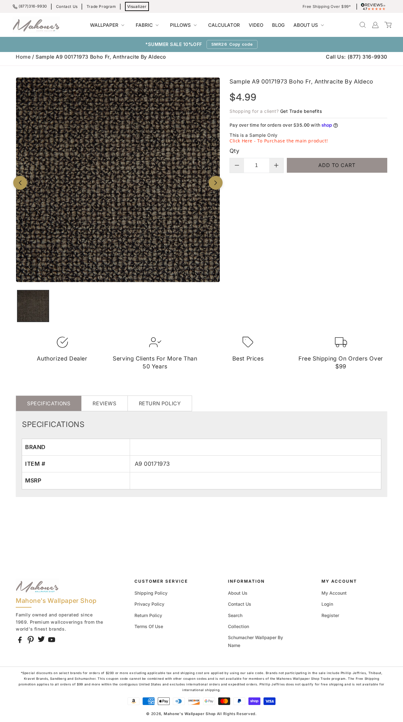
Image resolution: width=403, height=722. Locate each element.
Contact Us (67, 6)
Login (327, 604)
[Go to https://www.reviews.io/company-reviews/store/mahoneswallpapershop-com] (374, 6)
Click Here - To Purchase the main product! (279, 141)
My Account (334, 593)
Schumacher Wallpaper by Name (255, 641)
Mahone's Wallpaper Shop (190, 714)
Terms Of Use (148, 626)
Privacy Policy (149, 604)
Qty (234, 150)
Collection (238, 626)
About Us (237, 593)
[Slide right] (216, 183)
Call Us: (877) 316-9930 (356, 57)
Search (235, 615)
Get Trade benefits (301, 111)
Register (330, 615)
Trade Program (101, 6)
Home (23, 57)
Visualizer (137, 6)
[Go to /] (36, 25)
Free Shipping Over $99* (327, 7)
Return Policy (148, 615)
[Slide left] (20, 183)
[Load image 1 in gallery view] (33, 306)
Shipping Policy (150, 593)
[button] (108, 25)
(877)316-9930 (33, 6)
